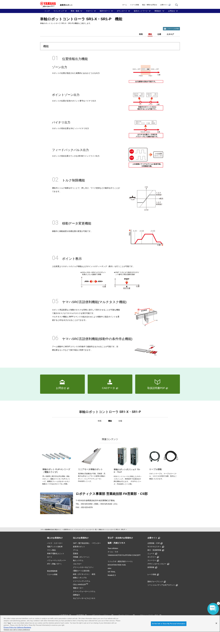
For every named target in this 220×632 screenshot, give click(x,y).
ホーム (124, 5)
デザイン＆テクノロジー (156, 564)
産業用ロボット (68, 529)
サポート (89, 11)
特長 (141, 34)
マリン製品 (51, 550)
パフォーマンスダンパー (56, 560)
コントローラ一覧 (91, 529)
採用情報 (150, 567)
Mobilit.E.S (112, 575)
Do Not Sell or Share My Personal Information (168, 624)
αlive (109, 568)
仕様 (159, 34)
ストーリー (151, 560)
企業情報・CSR (153, 543)
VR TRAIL (111, 572)
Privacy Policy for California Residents (17, 627)
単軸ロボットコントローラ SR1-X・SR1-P (112, 529)
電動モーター (78, 588)
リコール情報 (134, 5)
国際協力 (76, 595)
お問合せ (171, 11)
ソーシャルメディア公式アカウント (161, 585)
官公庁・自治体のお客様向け (120, 538)
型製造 (75, 553)
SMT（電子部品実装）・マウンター (87, 543)
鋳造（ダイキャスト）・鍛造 (84, 574)
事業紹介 (157, 11)
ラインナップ (59, 11)
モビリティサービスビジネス (84, 598)
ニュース (150, 553)
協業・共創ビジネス (116, 543)
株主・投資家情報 (154, 550)
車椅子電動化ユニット (55, 553)
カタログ (170, 34)
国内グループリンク (155, 581)
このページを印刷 (173, 29)
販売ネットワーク (141, 11)
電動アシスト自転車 (55, 547)
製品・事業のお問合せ (149, 5)
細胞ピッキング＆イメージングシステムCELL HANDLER (81, 581)
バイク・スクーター (55, 543)
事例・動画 (75, 11)
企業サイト (164, 5)
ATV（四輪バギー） (54, 564)
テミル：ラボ (113, 552)
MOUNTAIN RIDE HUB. (117, 565)
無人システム (78, 560)
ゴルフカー (77, 564)
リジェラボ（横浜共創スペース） (120, 561)
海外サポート (105, 11)
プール (75, 550)
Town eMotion (113, 548)
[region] (110, 623)
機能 (150, 34)
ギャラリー (151, 557)
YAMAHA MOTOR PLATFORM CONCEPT (124, 555)
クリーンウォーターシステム (84, 591)
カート (49, 557)
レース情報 (151, 574)
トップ (47, 11)
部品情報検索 (52, 571)
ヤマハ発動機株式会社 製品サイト (51, 529)
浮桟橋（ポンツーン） (81, 557)
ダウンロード (122, 11)
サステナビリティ (154, 547)
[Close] (216, 623)
